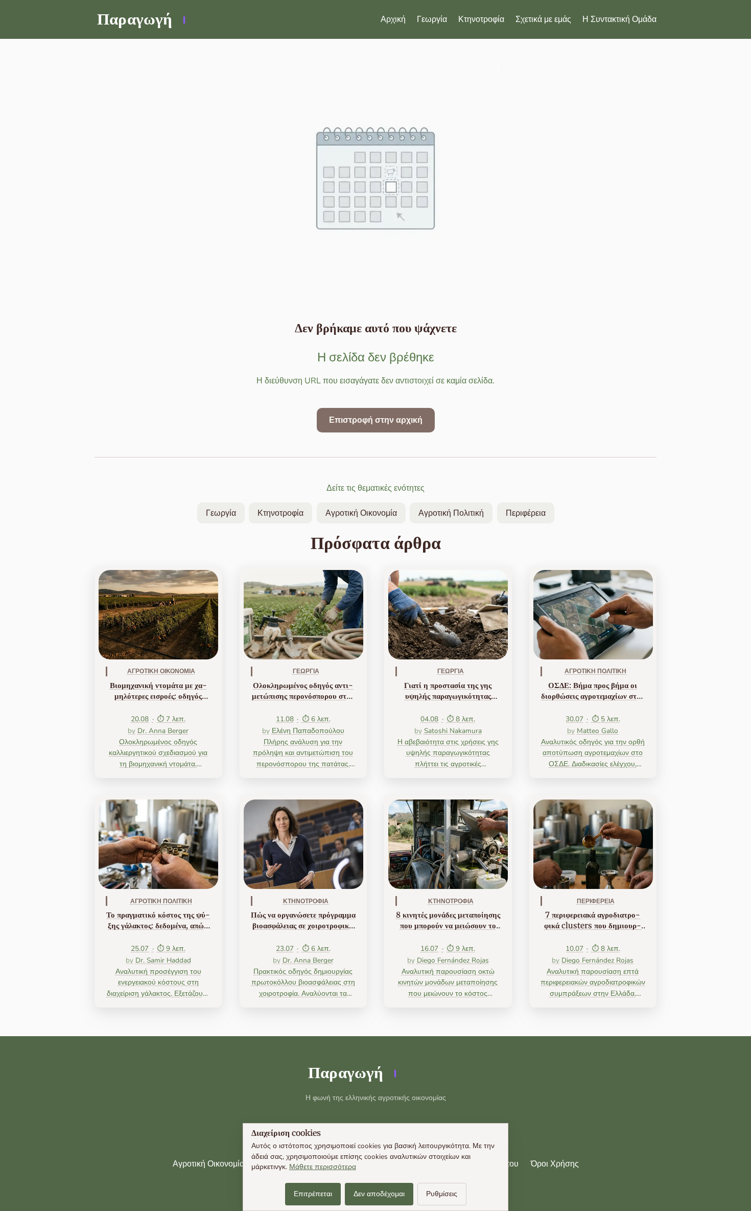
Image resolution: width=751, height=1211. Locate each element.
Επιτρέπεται (313, 1194)
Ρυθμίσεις (441, 1194)
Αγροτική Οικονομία (361, 513)
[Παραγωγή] (140, 19)
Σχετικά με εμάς (543, 19)
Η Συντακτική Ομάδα (619, 19)
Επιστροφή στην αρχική (376, 420)
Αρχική (393, 19)
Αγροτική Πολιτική (451, 513)
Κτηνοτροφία (481, 19)
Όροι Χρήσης (555, 1164)
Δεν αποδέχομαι (379, 1194)
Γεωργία (432, 19)
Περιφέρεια (526, 513)
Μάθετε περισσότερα (322, 1167)
